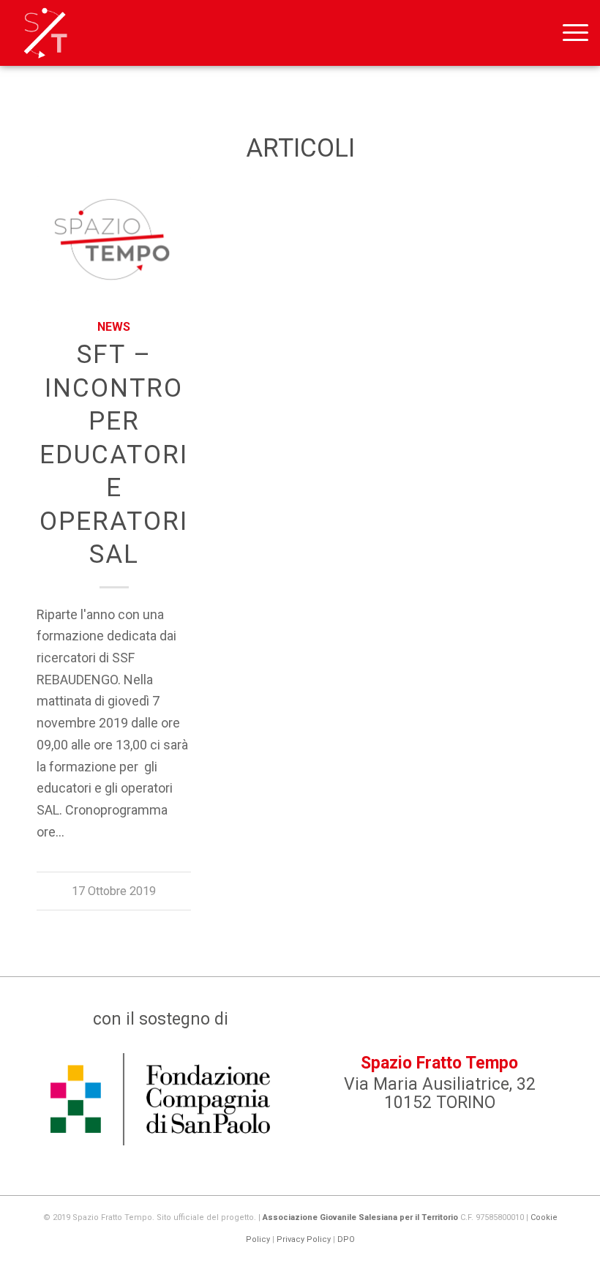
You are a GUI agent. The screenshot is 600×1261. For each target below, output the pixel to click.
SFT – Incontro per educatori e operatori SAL (114, 454)
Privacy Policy (304, 1239)
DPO (346, 1239)
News (113, 327)
